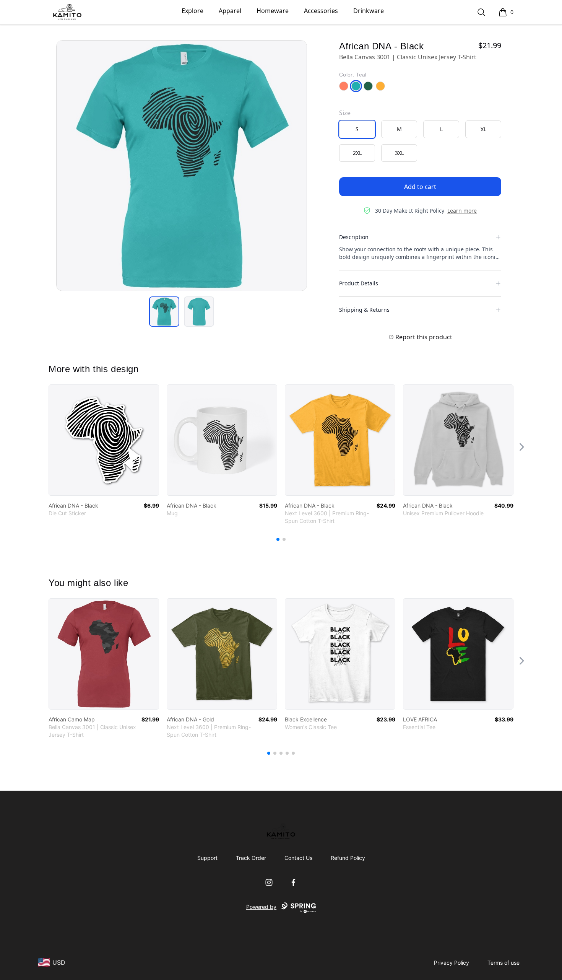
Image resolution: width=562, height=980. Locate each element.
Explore (192, 11)
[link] (104, 440)
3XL (399, 152)
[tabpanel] (181, 165)
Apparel (230, 11)
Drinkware (368, 11)
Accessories (321, 11)
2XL (357, 152)
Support (207, 858)
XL (483, 129)
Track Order (251, 858)
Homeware (273, 11)
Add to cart (420, 186)
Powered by (261, 906)
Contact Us (298, 858)
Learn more (462, 210)
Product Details (358, 283)
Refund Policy (348, 858)
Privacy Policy (451, 962)
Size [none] (345, 113)
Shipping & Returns (364, 309)
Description (354, 237)
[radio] (357, 129)
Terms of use (503, 962)
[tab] (164, 311)
